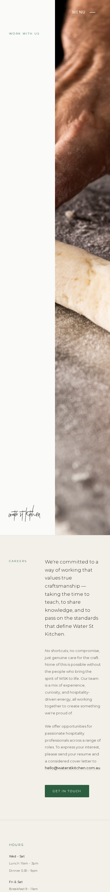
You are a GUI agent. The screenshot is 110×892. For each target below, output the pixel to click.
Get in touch (67, 791)
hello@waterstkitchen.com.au (72, 768)
